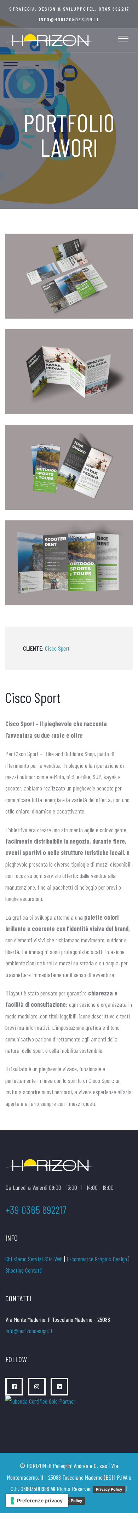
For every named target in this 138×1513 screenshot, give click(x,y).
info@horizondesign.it (69, 19)
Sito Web (53, 1259)
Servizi (35, 1259)
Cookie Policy (69, 1500)
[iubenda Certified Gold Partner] (41, 1407)
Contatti (33, 1270)
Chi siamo (16, 1259)
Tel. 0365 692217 (107, 9)
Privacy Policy (109, 1489)
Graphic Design (111, 1259)
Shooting (14, 1270)
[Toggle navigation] (123, 39)
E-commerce (80, 1259)
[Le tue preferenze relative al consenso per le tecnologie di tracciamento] (37, 1500)
